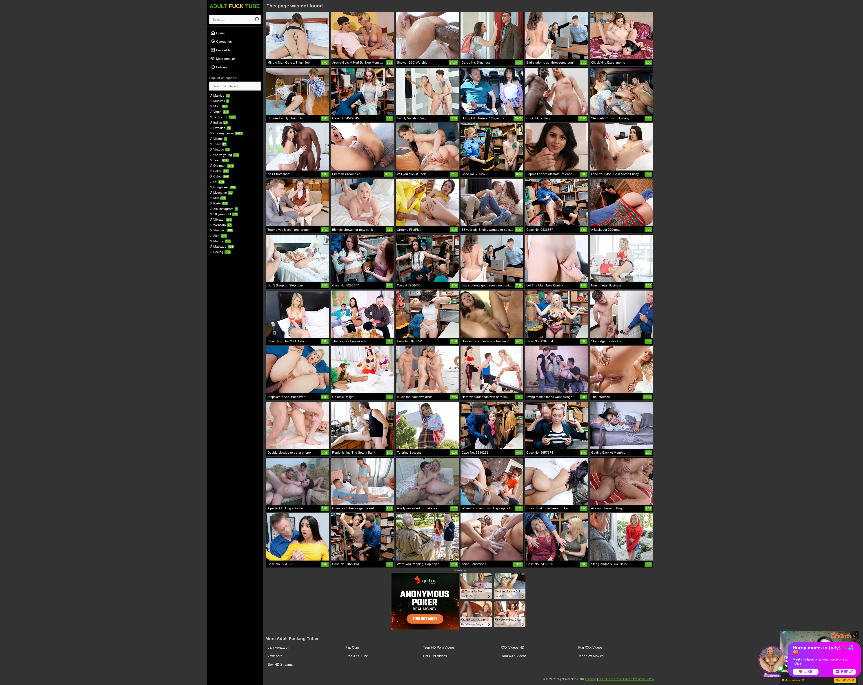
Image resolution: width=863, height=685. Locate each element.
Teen (220, 160)
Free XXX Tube (356, 656)
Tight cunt (224, 117)
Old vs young (225, 155)
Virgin (220, 111)
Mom (219, 106)
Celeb (220, 176)
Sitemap (591, 679)
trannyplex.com (279, 647)
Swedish (221, 128)
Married (220, 95)
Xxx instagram (224, 209)
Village (219, 138)
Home (220, 33)
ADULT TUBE (234, 6)
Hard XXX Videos (514, 656)
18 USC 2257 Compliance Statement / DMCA (626, 679)
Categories (223, 41)
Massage (222, 246)
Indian (219, 122)
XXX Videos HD (512, 647)
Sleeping (222, 230)
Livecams (222, 192)
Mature (221, 241)
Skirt (219, 235)
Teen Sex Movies (591, 656)
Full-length (223, 67)
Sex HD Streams (280, 664)
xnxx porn (275, 656)
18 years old (225, 214)
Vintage (220, 149)
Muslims (220, 101)
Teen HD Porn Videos (439, 647)
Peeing (221, 252)
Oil (218, 182)
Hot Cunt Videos (435, 656)
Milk (219, 198)
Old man (223, 165)
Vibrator (221, 219)
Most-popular (225, 58)
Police (220, 171)
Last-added (223, 50)
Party (219, 203)
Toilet (219, 144)
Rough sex (223, 187)
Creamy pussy (227, 133)
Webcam (221, 225)
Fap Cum (352, 647)
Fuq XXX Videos (590, 647)
